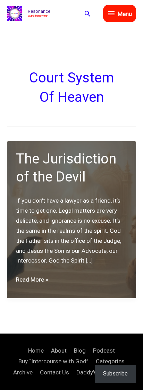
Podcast (104, 350)
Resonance (39, 11)
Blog (80, 350)
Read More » (32, 280)
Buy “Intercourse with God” (53, 361)
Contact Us (54, 372)
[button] (87, 13)
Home (36, 350)
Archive (23, 372)
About (59, 350)
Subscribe (115, 373)
